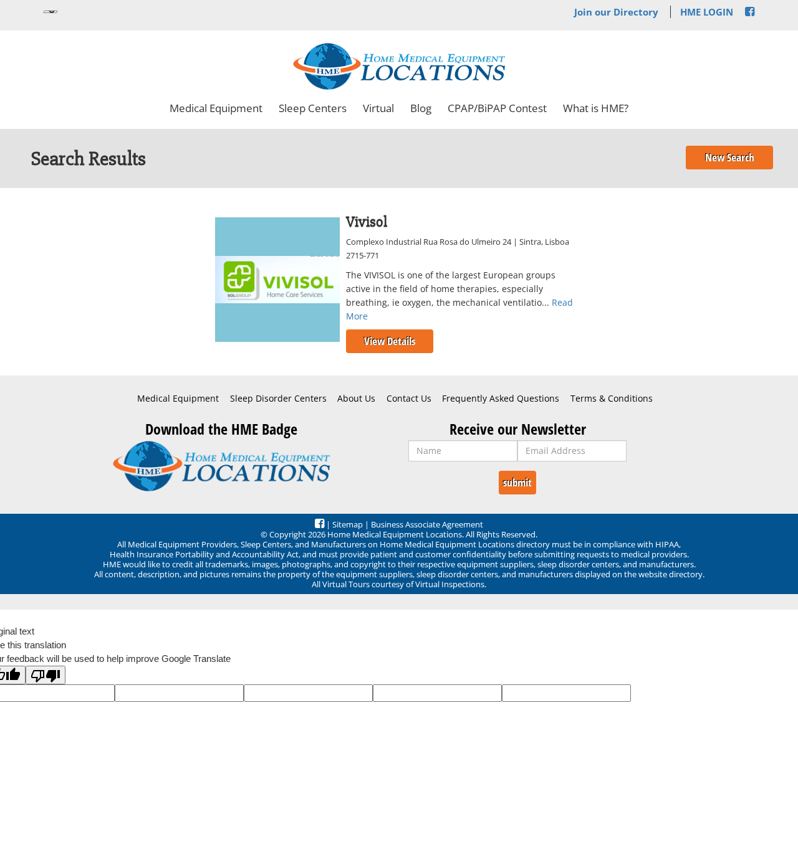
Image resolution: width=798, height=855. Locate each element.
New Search (729, 157)
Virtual (378, 108)
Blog (420, 108)
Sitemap (347, 524)
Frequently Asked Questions (500, 398)
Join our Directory (616, 12)
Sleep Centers (313, 108)
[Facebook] (749, 12)
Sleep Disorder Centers (278, 398)
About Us (356, 398)
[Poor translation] (45, 675)
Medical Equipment (216, 108)
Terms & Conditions (611, 398)
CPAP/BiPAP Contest (497, 108)
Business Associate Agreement (427, 524)
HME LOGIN (706, 12)
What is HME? (595, 108)
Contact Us (409, 398)
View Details (389, 341)
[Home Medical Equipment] (221, 466)
